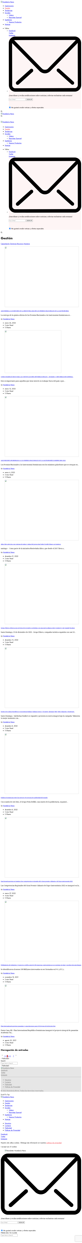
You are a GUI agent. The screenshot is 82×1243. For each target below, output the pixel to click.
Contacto (8, 1082)
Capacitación (5, 244)
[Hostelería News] (7, 2)
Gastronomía (9, 1101)
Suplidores (8, 1115)
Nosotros (8, 1080)
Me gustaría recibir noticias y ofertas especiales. (27, 107)
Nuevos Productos (15, 1117)
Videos (11, 1110)
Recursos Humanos (23, 244)
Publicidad (8, 1084)
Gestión (7, 1103)
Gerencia (13, 244)
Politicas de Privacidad (12, 1087)
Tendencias (8, 1105)
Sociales (7, 1108)
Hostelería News (8, 319)
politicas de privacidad (54, 1143)
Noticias (7, 1119)
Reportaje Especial (15, 1112)
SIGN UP (29, 99)
